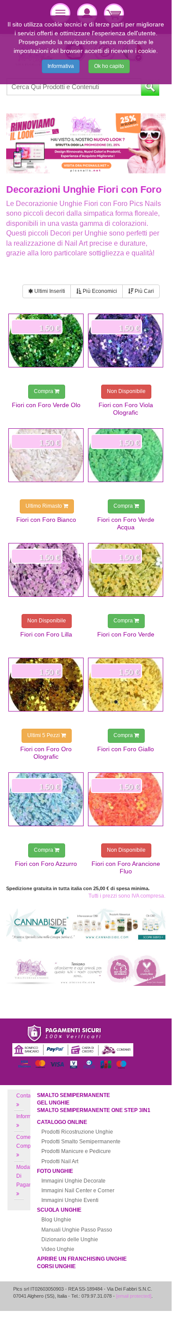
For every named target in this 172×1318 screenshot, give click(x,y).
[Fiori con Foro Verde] (125, 570)
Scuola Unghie (59, 1210)
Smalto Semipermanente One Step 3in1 (93, 1110)
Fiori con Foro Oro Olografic (46, 752)
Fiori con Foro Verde (125, 634)
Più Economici (99, 291)
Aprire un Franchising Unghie (82, 1259)
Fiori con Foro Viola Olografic (126, 408)
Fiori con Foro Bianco (46, 519)
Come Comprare (28, 1141)
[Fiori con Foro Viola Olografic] (125, 340)
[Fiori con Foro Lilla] (46, 570)
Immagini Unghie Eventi (70, 1200)
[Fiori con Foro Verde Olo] (46, 340)
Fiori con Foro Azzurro (46, 863)
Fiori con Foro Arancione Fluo (125, 867)
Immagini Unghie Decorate (73, 1181)
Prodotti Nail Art (59, 1161)
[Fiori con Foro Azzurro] (46, 799)
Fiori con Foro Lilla (46, 634)
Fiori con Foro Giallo (125, 749)
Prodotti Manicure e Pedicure (76, 1151)
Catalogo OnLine (62, 1122)
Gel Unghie (53, 1103)
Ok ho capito (109, 66)
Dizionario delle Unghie (69, 1239)
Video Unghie (57, 1249)
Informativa (61, 66)
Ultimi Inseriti (49, 291)
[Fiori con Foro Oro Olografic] (46, 684)
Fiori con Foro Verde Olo (46, 404)
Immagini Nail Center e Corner (77, 1190)
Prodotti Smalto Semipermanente (81, 1141)
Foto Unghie (55, 1171)
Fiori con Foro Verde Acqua (125, 523)
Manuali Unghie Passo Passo (76, 1230)
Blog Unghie (56, 1220)
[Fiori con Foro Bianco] (46, 455)
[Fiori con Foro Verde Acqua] (125, 455)
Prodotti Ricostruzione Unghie (77, 1132)
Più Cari (143, 291)
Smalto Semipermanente (73, 1095)
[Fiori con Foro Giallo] (125, 684)
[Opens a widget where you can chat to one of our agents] (138, 1299)
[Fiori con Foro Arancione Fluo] (125, 799)
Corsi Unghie (56, 1266)
